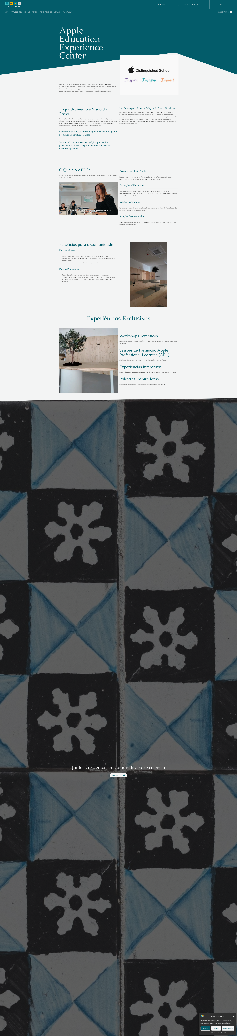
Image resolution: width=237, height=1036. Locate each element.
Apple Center (16, 12)
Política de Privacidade (221, 1032)
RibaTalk (35, 12)
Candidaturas (223, 12)
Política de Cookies (212, 1032)
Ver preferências (228, 1028)
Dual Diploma (67, 12)
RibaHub (27, 12)
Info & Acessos (189, 4)
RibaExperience (46, 12)
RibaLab (57, 12)
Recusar (216, 1028)
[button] (233, 1016)
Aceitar (205, 1028)
